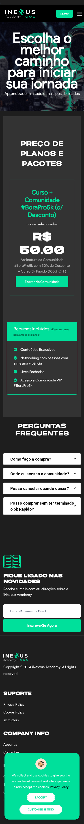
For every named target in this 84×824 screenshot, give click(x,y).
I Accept (41, 797)
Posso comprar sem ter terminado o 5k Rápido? (42, 506)
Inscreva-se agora (42, 625)
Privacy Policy (13, 704)
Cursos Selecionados (42, 224)
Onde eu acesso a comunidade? (39, 473)
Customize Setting (41, 809)
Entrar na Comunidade (42, 281)
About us (10, 744)
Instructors (11, 720)
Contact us (11, 752)
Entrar (64, 14)
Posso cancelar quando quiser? (39, 488)
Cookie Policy (13, 712)
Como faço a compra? (30, 459)
